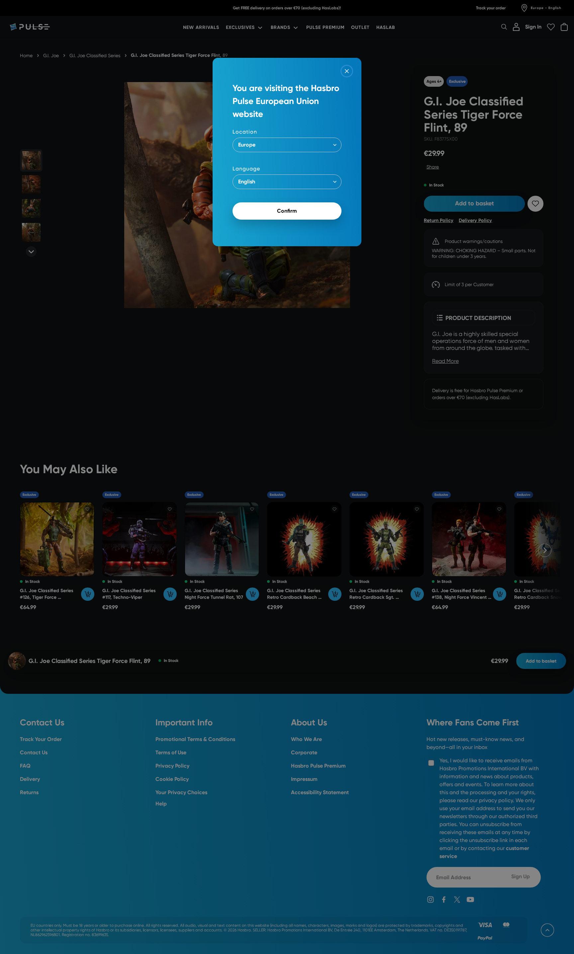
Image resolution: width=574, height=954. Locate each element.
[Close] (346, 71)
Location (245, 132)
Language (246, 168)
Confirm (287, 211)
